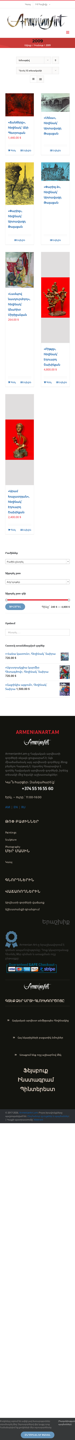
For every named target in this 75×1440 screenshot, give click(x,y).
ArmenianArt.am (28, 1112)
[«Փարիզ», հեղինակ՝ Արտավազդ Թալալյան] (19, 183)
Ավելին (27, 150)
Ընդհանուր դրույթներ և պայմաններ (48, 1116)
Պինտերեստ (37, 1089)
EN (16, 807)
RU (23, 807)
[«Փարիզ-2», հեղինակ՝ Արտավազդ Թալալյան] (55, 171)
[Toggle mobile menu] (68, 32)
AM (7, 807)
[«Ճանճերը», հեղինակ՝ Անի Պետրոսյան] (19, 104)
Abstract (38, 1119)
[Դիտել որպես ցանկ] (40, 79)
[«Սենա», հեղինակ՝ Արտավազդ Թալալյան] (55, 102)
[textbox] (37, 561)
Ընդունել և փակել (37, 1435)
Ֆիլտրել (15, 606)
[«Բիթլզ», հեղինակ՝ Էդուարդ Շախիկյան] (55, 297)
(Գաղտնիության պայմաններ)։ (66, 1423)
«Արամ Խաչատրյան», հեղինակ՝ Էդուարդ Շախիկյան (18, 501)
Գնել (13, 150)
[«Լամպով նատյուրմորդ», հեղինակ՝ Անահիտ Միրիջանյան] (19, 270)
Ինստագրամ (36, 1079)
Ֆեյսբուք (35, 1070)
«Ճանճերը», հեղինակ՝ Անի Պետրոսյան (18, 127)
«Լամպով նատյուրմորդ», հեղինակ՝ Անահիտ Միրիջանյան (19, 304)
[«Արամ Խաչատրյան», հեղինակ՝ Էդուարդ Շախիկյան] (19, 439)
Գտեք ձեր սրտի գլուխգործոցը (35, 1000)
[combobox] (37, 561)
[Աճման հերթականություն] (55, 60)
